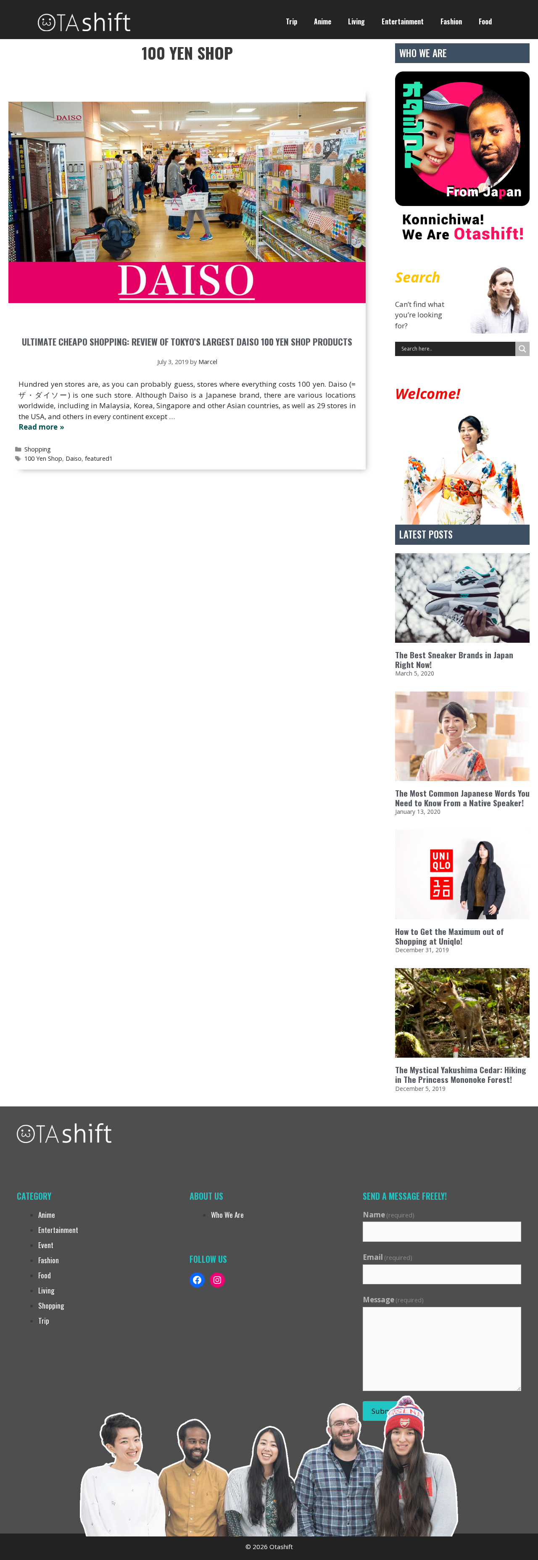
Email (388, 1257)
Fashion (451, 21)
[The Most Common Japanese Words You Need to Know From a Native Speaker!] (462, 736)
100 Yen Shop (43, 458)
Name (389, 1214)
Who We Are (227, 1214)
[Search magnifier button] (522, 349)
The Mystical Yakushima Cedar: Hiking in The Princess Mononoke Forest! (460, 1074)
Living (356, 21)
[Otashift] (84, 21)
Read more (38, 427)
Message (393, 1299)
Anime (322, 21)
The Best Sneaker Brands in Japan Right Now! (454, 659)
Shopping (37, 449)
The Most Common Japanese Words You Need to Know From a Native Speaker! (462, 798)
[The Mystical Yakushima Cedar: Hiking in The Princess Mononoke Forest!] (462, 1013)
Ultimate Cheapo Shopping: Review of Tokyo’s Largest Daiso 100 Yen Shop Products (187, 341)
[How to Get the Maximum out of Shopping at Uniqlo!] (462, 874)
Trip (291, 21)
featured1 (99, 458)
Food (485, 21)
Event (45, 1245)
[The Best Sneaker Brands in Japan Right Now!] (462, 598)
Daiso (74, 458)
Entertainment (403, 21)
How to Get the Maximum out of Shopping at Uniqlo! (449, 936)
